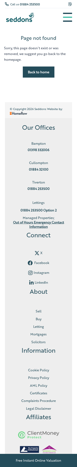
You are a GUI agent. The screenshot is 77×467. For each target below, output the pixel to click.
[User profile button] (70, 4)
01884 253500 (30, 4)
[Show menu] (67, 17)
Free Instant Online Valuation (38, 460)
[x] (36, 253)
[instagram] (30, 272)
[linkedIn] (31, 282)
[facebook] (30, 262)
